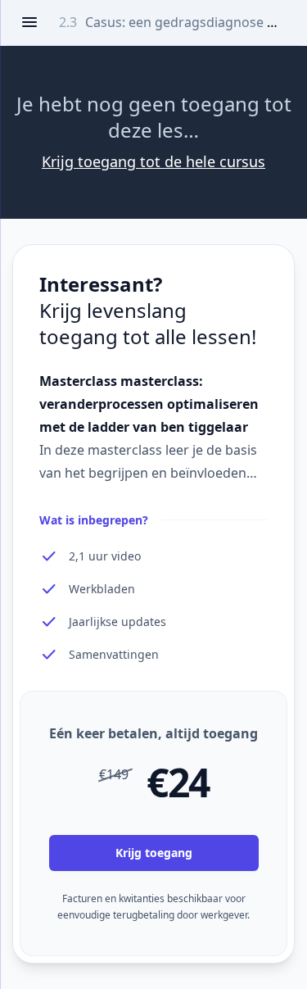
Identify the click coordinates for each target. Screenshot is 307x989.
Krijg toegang (153, 852)
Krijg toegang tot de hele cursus (153, 161)
